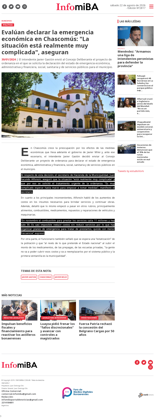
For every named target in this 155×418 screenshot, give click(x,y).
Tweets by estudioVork (131, 171)
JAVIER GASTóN (29, 277)
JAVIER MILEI (61, 277)
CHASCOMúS (45, 277)
